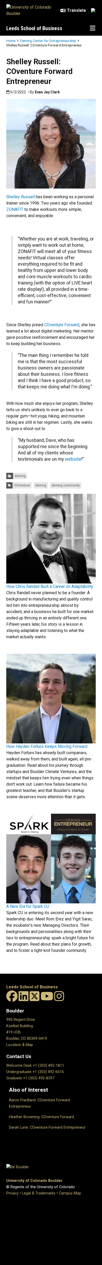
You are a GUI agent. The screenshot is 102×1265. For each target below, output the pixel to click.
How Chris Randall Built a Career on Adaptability (49, 586)
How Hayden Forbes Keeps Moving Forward (46, 746)
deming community (66, 485)
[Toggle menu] (92, 28)
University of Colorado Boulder (34, 1180)
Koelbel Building (19, 1026)
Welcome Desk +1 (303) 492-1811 (35, 1065)
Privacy (12, 1193)
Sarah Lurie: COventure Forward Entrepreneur (47, 1127)
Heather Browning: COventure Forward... (42, 1117)
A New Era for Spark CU (27, 906)
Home (10, 41)
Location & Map (19, 1045)
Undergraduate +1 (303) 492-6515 (35, 1072)
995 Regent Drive (20, 1019)
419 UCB (13, 1032)
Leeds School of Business (34, 28)
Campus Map (70, 1193)
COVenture (22, 485)
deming (20, 476)
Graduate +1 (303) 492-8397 (30, 1078)
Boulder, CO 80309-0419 (26, 1038)
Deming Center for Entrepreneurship (48, 41)
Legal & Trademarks (38, 1193)
